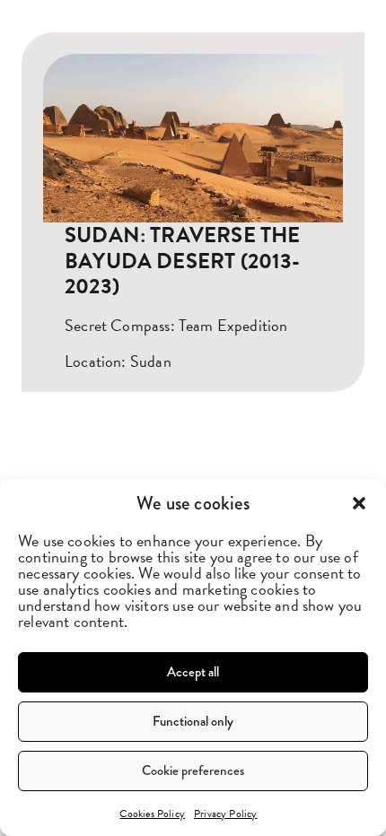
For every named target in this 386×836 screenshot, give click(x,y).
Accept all (193, 672)
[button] (359, 503)
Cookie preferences (193, 770)
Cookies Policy (152, 814)
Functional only (193, 721)
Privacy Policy (226, 814)
